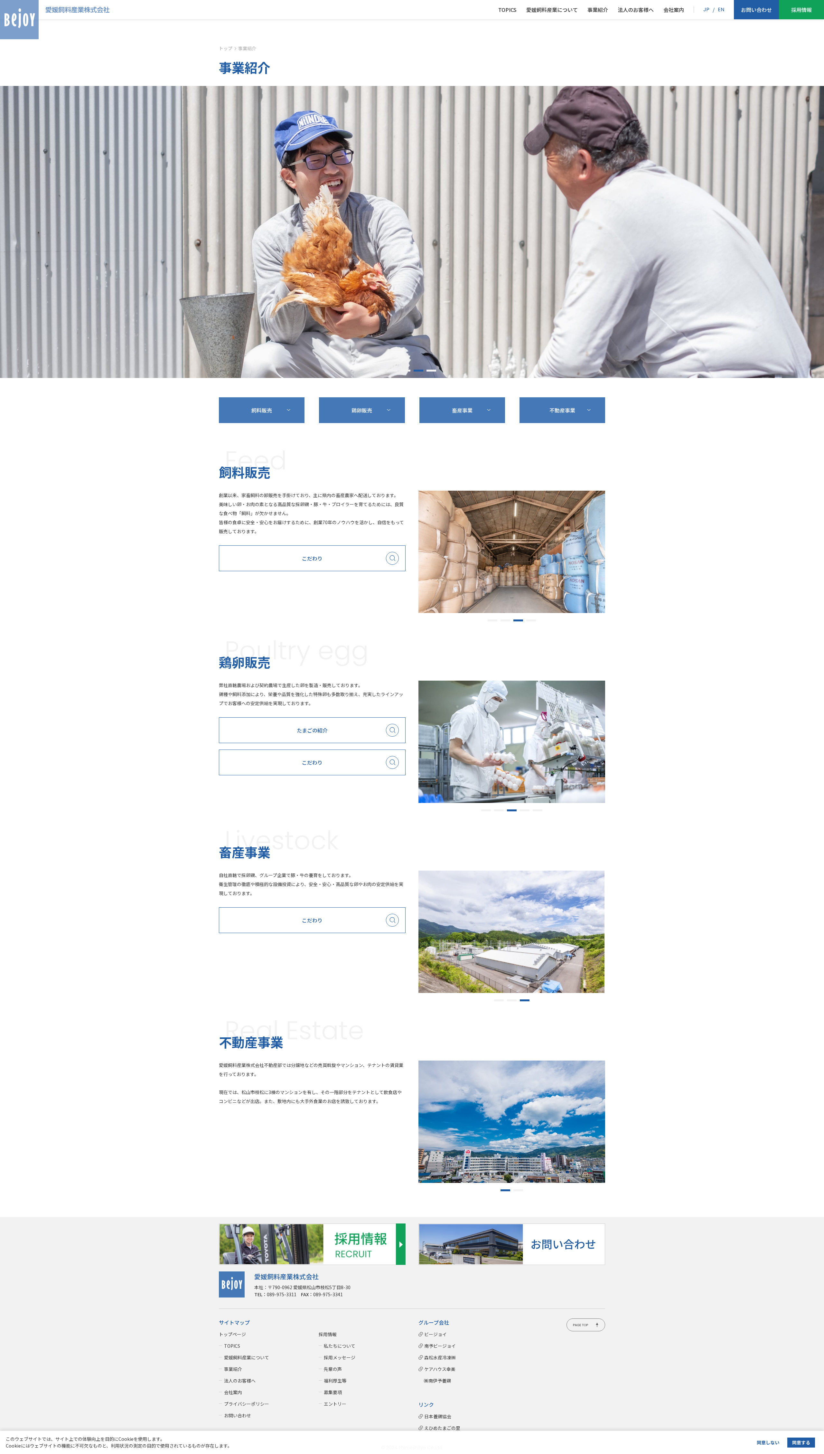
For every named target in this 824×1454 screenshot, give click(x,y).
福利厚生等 (335, 1380)
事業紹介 (597, 10)
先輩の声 (333, 1369)
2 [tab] (405, 371)
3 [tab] (418, 371)
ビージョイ (435, 1334)
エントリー (335, 1404)
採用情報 (801, 10)
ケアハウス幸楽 (439, 1369)
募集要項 (333, 1392)
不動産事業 (562, 410)
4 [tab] (431, 371)
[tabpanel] (412, 232)
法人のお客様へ (636, 10)
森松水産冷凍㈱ (440, 1357)
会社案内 (673, 10)
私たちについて (339, 1346)
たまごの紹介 (312, 730)
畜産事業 (462, 410)
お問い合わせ (756, 10)
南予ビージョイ (440, 1346)
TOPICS (507, 10)
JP (706, 9)
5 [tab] (537, 810)
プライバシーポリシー (246, 1404)
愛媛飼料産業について (552, 10)
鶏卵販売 (361, 410)
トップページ (232, 1334)
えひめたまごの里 (442, 1428)
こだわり (312, 558)
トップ (225, 48)
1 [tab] (393, 371)
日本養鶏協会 (437, 1416)
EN (721, 9)
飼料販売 (261, 410)
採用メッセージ (339, 1357)
